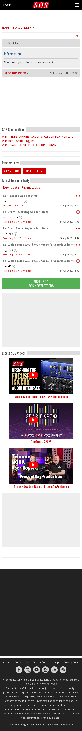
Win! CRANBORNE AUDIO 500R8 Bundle (29, 145)
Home (6, 27)
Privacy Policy (72, 662)
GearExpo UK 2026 (41, 441)
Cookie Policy (41, 662)
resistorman (10, 217)
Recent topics (30, 187)
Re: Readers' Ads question (20, 195)
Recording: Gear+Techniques (17, 221)
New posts (11, 187)
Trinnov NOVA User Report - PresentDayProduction (41, 486)
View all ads (11, 171)
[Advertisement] (41, 320)
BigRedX (8, 234)
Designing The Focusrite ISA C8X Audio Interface (41, 396)
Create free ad (34, 171)
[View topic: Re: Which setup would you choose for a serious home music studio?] (78, 245)
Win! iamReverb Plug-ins (18, 141)
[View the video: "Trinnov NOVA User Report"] (41, 466)
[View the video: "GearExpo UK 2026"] (41, 421)
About (6, 662)
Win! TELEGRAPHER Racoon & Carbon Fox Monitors (37, 136)
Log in (7, 5)
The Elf (7, 266)
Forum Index (22, 27)
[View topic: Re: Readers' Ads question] (78, 196)
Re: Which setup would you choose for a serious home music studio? (40, 244)
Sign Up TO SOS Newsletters (41, 283)
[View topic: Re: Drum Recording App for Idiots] (78, 212)
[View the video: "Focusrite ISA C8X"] (41, 376)
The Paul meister (13, 201)
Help (56, 662)
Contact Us (21, 662)
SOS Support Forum (13, 205)
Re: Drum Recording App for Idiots (25, 212)
